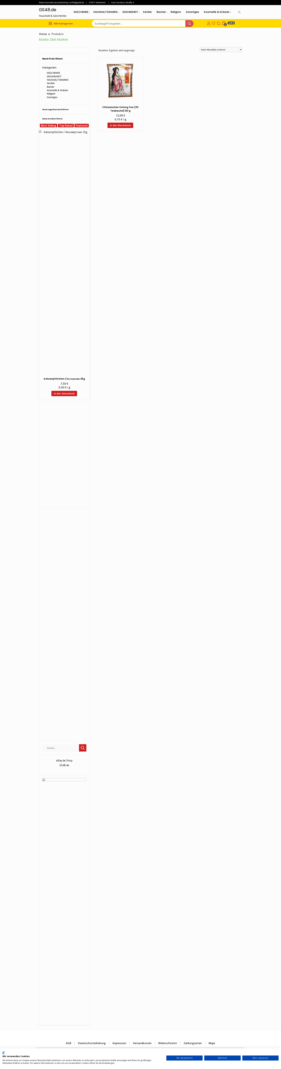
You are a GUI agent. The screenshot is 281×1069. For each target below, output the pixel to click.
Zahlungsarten (193, 1043)
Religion (176, 12)
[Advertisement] (64, 456)
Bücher (161, 12)
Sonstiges (192, 12)
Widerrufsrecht (167, 1043)
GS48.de (47, 10)
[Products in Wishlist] (213, 23)
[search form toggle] (239, 12)
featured (81, 125)
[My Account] (208, 23)
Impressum (119, 1043)
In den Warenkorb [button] (120, 125)
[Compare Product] (218, 23)
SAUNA (147, 12)
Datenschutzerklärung (92, 1043)
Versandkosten (142, 1043)
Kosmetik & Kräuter (216, 12)
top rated (66, 125)
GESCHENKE (81, 12)
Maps (211, 1043)
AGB (68, 1043)
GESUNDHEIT (130, 12)
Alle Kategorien (63, 23)
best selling (48, 125)
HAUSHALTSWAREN (105, 12)
